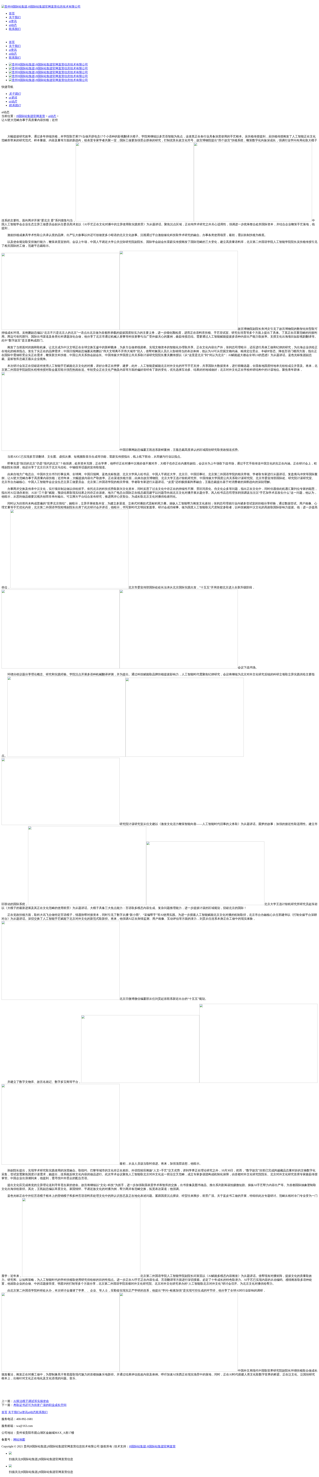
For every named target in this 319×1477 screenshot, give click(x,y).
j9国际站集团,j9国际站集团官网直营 (152, 1446)
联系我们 (15, 29)
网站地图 (19, 1439)
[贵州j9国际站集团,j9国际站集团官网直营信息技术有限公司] (40, 6)
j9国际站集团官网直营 (30, 116)
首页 (12, 13)
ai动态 (13, 25)
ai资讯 (13, 21)
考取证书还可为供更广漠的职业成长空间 (39, 1405)
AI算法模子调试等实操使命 (31, 1401)
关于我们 (15, 17)
